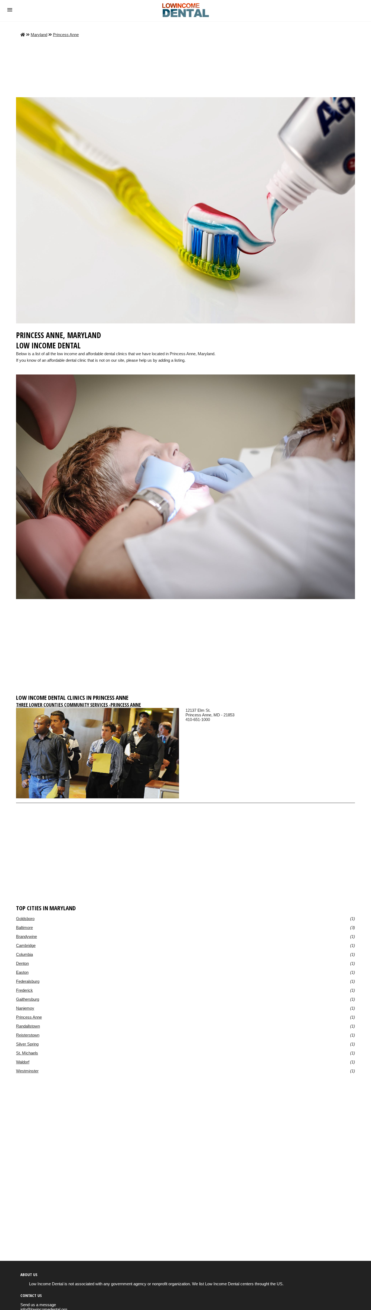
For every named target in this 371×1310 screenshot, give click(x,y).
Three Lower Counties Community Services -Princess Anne (78, 704)
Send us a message (38, 1304)
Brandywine (26, 936)
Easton (22, 972)
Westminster (27, 1071)
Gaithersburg (27, 999)
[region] (185, 649)
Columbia (24, 954)
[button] (10, 10)
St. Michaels (27, 1053)
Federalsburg (27, 981)
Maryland (39, 34)
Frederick (24, 990)
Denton (22, 963)
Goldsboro (25, 918)
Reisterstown (27, 1035)
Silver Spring (27, 1044)
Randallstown (28, 1026)
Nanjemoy (25, 1008)
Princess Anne (66, 34)
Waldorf (22, 1062)
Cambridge (26, 945)
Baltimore (24, 927)
